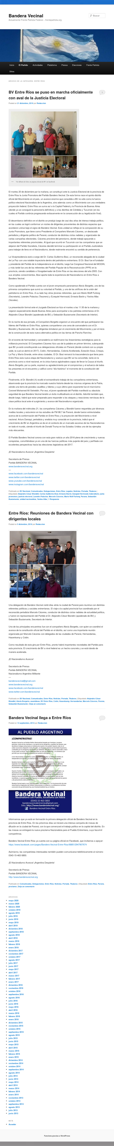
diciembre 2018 (16, 928)
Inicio (12, 65)
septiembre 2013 (16, 1104)
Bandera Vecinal (26, 15)
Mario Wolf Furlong (72, 496)
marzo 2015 (14, 1050)
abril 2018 (13, 938)
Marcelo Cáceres (56, 496)
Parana (84, 496)
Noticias (76, 491)
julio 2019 (13, 916)
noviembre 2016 (16, 988)
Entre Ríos (60, 491)
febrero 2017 (14, 978)
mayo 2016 (13, 1006)
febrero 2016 (14, 1016)
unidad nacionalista (28, 499)
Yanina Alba (42, 499)
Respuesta (53, 499)
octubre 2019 (14, 909)
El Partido (23, 65)
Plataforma (52, 65)
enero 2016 (14, 1019)
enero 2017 (14, 981)
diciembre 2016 (16, 985)
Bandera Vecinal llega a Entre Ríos (40, 717)
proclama (13, 886)
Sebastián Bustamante (18, 703)
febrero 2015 (14, 1053)
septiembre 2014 (16, 1069)
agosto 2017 (14, 959)
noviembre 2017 (16, 953)
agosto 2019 (14, 912)
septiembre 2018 (16, 931)
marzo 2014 (14, 1088)
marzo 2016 (14, 1013)
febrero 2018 (14, 944)
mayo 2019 (13, 922)
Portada (84, 491)
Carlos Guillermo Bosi (49, 493)
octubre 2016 (14, 991)
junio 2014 (13, 1079)
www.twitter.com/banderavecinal (24, 477)
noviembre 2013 (16, 1097)
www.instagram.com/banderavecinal (26, 484)
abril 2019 (13, 925)
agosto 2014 (14, 1072)
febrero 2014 (14, 1091)
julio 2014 (13, 1075)
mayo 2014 (13, 1082)
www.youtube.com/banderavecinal (25, 480)
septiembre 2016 (16, 994)
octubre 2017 (14, 956)
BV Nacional (25, 491)
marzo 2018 (14, 941)
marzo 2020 (14, 903)
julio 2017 (13, 963)
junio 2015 (13, 1041)
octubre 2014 (14, 1066)
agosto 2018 (14, 934)
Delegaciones (49, 491)
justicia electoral (25, 496)
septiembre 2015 (16, 1032)
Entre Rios (92, 883)
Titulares (92, 491)
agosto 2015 (14, 1035)
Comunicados (37, 491)
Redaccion (41, 103)
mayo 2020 (13, 900)
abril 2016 (13, 1010)
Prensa (64, 65)
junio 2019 (13, 919)
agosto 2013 (14, 1107)
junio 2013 (13, 1113)
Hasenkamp (64, 701)
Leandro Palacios (40, 496)
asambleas (35, 701)
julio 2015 (13, 1038)
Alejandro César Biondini (28, 493)
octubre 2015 (14, 1028)
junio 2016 (13, 1003)
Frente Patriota (92, 65)
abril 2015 (13, 1047)
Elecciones (77, 65)
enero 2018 (14, 947)
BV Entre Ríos (47, 701)
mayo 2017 (13, 969)
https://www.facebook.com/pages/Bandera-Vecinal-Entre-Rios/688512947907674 (48, 844)
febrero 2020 (14, 906)
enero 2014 (14, 1094)
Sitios (12, 71)
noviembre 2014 (16, 1063)
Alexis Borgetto (23, 701)
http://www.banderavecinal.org (23, 876)
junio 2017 (13, 966)
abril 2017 (13, 972)
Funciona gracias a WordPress (57, 1135)
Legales (69, 491)
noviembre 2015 (16, 1025)
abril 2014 (13, 1085)
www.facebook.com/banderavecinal (26, 473)
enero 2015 (14, 1057)
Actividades (38, 65)
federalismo (94, 493)
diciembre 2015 (16, 1022)
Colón (55, 701)
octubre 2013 (14, 1100)
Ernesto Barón (65, 493)
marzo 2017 (14, 975)
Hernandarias (76, 701)
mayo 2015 (13, 1044)
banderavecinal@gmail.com (22, 680)
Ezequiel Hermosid (80, 493)
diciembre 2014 (16, 1060)
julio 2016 (13, 1000)
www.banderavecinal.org (20, 466)
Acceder (12, 1124)
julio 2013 (13, 1110)
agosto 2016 (14, 997)
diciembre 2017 (16, 950)
